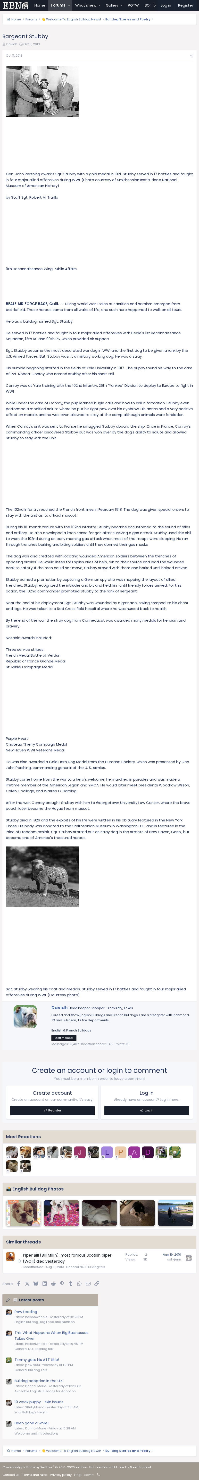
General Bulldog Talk (31, 1370)
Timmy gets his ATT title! (37, 1359)
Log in (149, 1110)
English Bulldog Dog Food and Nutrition (45, 1322)
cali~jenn (174, 1259)
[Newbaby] (137, 1213)
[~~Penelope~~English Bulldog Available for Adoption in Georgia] (61, 1213)
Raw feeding (26, 1311)
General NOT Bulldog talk (85, 1267)
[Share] (191, 56)
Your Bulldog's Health (31, 1412)
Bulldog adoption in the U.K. (39, 1380)
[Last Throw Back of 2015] (23, 1213)
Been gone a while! (32, 1423)
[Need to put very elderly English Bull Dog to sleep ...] (99, 1213)
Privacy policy (61, 1474)
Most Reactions (23, 1137)
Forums (58, 5)
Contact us (10, 1474)
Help (78, 1474)
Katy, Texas (124, 1008)
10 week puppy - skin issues (39, 1401)
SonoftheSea (33, 1267)
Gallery (112, 5)
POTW (133, 5)
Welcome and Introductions (36, 1433)
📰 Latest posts (28, 1300)
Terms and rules (35, 1474)
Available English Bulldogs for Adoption (45, 1391)
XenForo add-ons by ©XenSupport (124, 1467)
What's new (85, 5)
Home (39, 5)
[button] (69, 5)
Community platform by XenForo (48, 1467)
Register (54, 1110)
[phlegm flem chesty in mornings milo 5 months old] (175, 1213)
